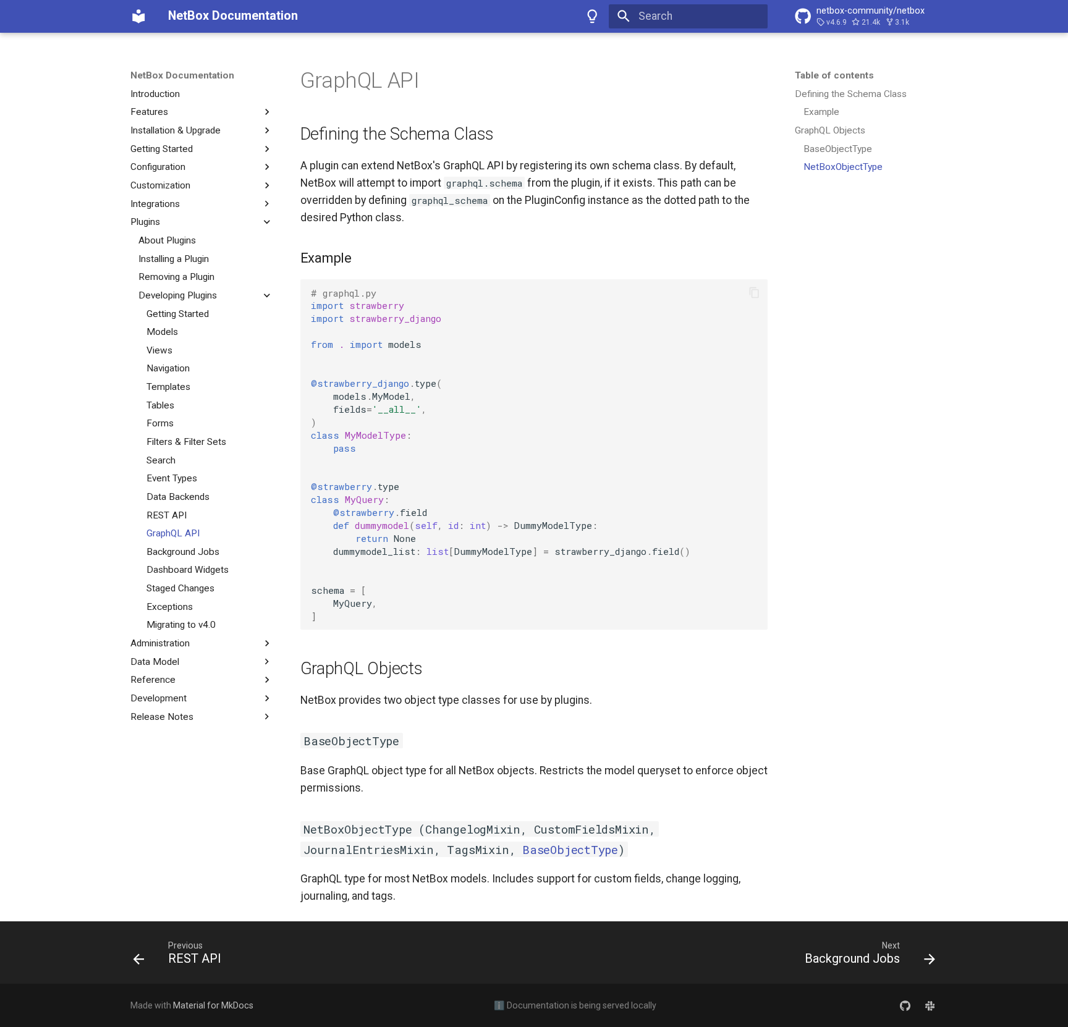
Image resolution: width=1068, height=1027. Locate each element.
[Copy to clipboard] (754, 293)
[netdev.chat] (930, 1005)
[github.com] (905, 1005)
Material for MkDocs (213, 1005)
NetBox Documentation (182, 75)
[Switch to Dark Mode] (592, 16)
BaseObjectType (570, 849)
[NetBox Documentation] (138, 16)
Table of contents (834, 75)
